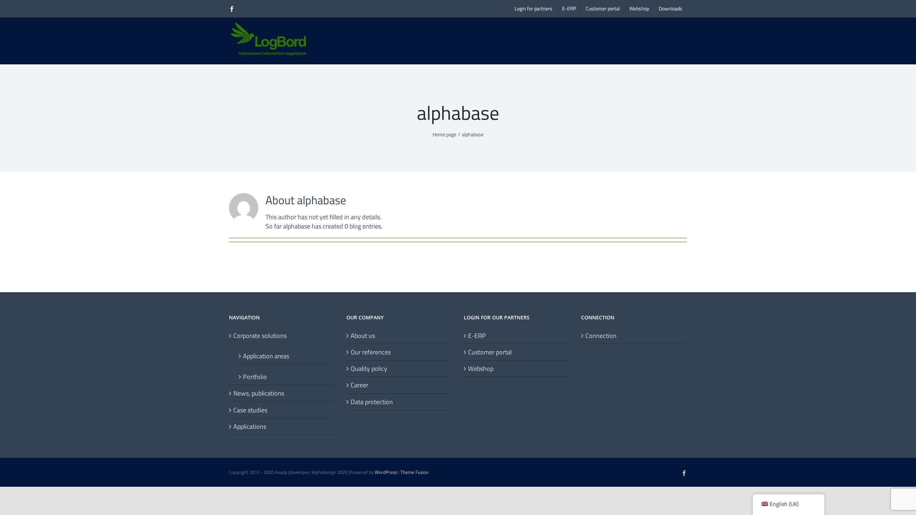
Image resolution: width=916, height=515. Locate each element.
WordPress (386, 472)
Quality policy (369, 368)
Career (359, 385)
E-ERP (477, 335)
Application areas (266, 355)
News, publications (258, 393)
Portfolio (255, 376)
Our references (371, 352)
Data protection (372, 401)
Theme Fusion (414, 472)
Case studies (250, 410)
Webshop (480, 368)
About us (363, 335)
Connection (601, 335)
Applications (249, 426)
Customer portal (490, 352)
